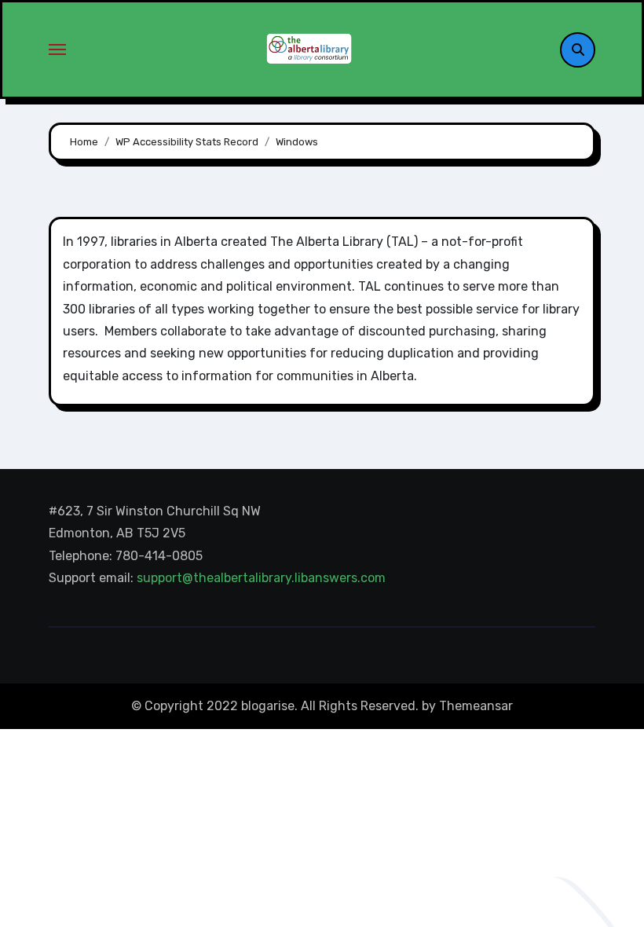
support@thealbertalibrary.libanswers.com (263, 578)
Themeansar (476, 705)
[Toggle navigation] (57, 49)
